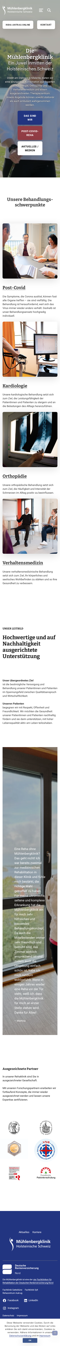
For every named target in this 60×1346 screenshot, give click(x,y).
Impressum (22, 1315)
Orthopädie (15, 476)
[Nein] (55, 1333)
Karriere (36, 1232)
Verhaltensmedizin (23, 562)
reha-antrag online (18, 25)
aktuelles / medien (30, 148)
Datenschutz (8, 1315)
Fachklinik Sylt (31, 1290)
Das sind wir (30, 118)
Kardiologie (15, 385)
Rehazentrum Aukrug (12, 1293)
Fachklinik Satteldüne (12, 1290)
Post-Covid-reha (30, 133)
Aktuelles (24, 1232)
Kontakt (46, 25)
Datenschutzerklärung (20, 1335)
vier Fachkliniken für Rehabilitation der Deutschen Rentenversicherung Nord (28, 1281)
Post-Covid (14, 287)
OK (30, 1340)
